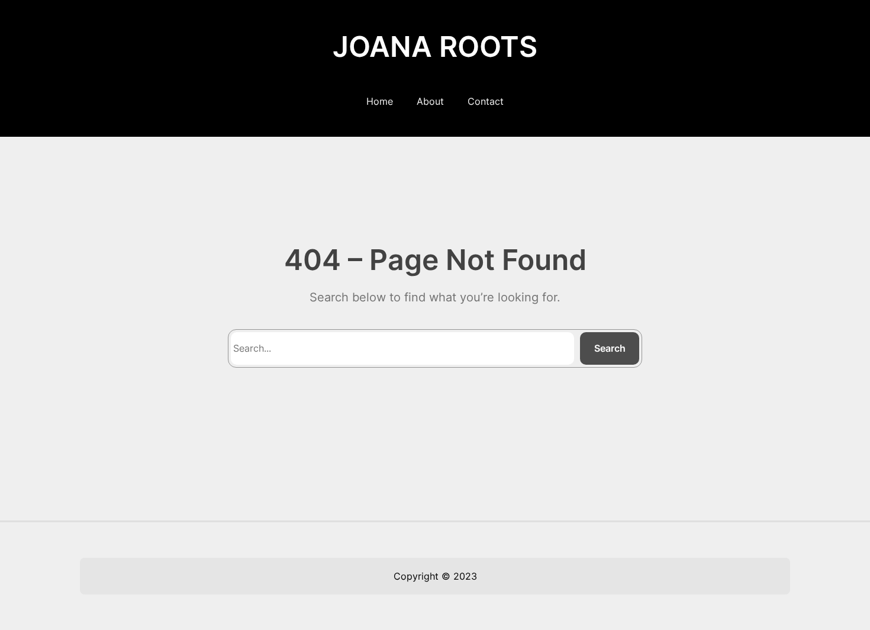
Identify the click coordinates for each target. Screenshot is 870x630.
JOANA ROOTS (435, 46)
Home (379, 101)
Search (610, 348)
